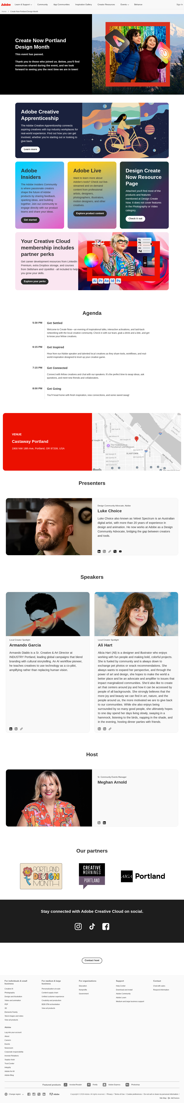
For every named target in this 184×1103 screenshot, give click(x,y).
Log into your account (13, 1032)
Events (124, 4)
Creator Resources (106, 4)
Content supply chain (50, 993)
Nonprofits (83, 990)
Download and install (124, 990)
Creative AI (9, 989)
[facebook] (28, 1094)
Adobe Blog (9, 1075)
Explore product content (90, 213)
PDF (6, 1004)
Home (4, 12)
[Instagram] (104, 551)
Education (83, 986)
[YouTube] (120, 551)
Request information (161, 990)
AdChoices (175, 1098)
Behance (138, 4)
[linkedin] (44, 1094)
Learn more (30, 149)
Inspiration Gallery (83, 4)
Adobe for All (10, 1071)
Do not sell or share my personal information (161, 1094)
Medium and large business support (130, 1001)
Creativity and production (51, 1000)
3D (6, 1008)
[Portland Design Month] (41, 876)
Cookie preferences (134, 1094)
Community (42, 4)
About (7, 1036)
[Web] (109, 551)
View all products (11, 1020)
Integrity (8, 1067)
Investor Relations (12, 1056)
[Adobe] (6, 4)
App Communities (61, 4)
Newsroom (9, 1048)
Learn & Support (22, 4)
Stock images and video (14, 1016)
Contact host (92, 960)
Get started (30, 219)
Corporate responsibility (14, 1052)
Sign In (180, 4)
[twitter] (39, 1094)
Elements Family (11, 1012)
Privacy (110, 1094)
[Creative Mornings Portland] (92, 876)
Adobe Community (123, 994)
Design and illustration (13, 997)
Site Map (163, 1098)
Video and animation (13, 1000)
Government (84, 994)
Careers (8, 1040)
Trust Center (9, 1064)
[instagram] (33, 1094)
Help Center (120, 986)
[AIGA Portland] (143, 876)
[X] (115, 551)
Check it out (135, 218)
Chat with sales (159, 986)
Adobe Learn (121, 998)
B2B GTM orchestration (51, 1004)
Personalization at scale (51, 989)
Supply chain (10, 1060)
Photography (10, 993)
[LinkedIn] (99, 551)
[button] (14, 1094)
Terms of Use (119, 1094)
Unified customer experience (53, 997)
